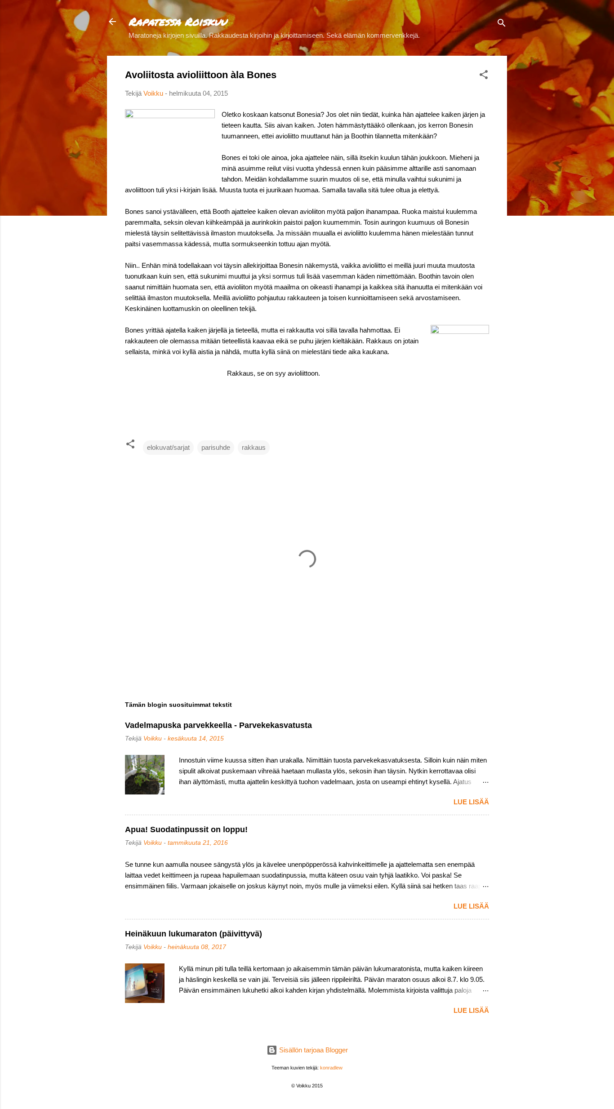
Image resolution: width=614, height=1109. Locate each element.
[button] (483, 76)
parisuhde (215, 447)
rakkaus (254, 447)
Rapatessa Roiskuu (178, 21)
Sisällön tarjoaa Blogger (312, 1050)
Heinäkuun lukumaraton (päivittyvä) (193, 933)
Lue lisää (471, 802)
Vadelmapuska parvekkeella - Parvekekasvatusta (218, 725)
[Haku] (501, 24)
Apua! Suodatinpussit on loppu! (186, 829)
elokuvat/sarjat (168, 447)
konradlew (331, 1067)
